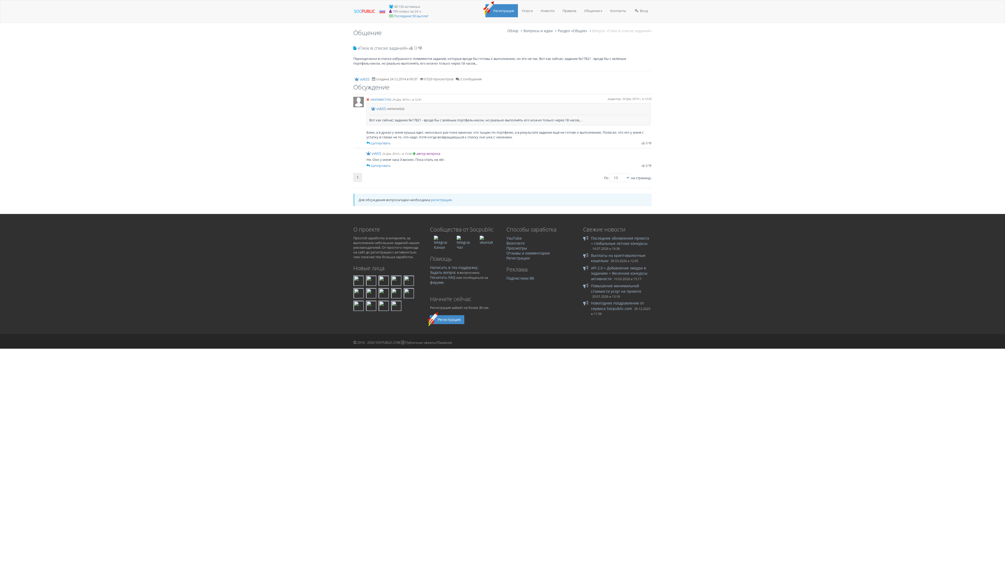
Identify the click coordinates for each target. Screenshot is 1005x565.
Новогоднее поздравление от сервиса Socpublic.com (617, 306)
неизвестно (380, 99)
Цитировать (381, 143)
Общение (592, 10)
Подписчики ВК (520, 278)
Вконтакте (515, 243)
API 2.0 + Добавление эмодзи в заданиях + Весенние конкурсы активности (619, 273)
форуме (437, 282)
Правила (569, 10)
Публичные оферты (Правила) (428, 342)
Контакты (618, 10)
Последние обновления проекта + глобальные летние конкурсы (620, 241)
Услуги (527, 10)
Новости (548, 10)
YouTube (514, 238)
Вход (643, 10)
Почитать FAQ (442, 277)
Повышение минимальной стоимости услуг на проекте (616, 288)
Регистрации (518, 258)
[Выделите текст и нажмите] (368, 143)
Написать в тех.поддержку (454, 267)
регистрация (441, 199)
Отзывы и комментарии (528, 253)
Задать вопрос (443, 272)
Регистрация (503, 10)
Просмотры (516, 248)
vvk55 (365, 79)
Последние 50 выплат (411, 16)
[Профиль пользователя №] (358, 101)
